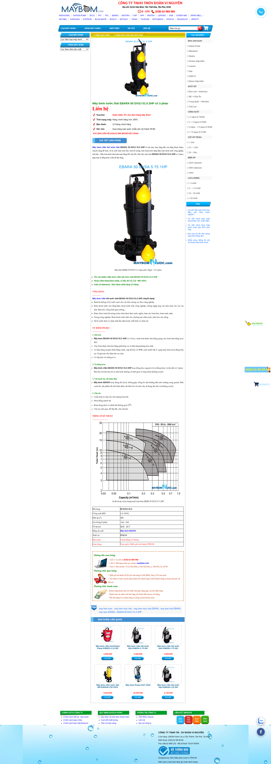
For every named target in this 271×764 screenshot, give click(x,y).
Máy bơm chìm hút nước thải (106, 147)
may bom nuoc (105, 608)
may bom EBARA (107, 612)
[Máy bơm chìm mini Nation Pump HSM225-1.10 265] (108, 635)
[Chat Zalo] (261, 721)
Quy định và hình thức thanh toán (115, 717)
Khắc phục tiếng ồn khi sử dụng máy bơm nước (199, 241)
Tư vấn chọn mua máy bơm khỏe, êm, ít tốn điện (199, 220)
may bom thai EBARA (170, 608)
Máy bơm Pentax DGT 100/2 (138, 685)
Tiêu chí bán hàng (108, 723)
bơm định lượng (191, 762)
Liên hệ (142, 720)
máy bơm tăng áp (175, 762)
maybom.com (143, 563)
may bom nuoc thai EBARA (146, 608)
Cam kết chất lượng (109, 720)
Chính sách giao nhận (72, 720)
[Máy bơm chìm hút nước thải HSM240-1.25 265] (168, 673)
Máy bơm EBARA (128, 531)
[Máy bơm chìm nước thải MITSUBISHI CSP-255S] (108, 673)
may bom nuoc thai (123, 608)
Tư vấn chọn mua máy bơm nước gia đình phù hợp (199, 227)
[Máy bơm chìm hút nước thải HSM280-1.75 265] (168, 635)
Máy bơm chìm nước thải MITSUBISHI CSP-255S (107, 686)
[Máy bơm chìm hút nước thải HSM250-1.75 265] (138, 635)
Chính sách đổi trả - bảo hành (76, 717)
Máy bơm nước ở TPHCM (186, 758)
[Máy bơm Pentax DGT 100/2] (138, 673)
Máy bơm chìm (99, 298)
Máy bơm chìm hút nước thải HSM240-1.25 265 (168, 686)
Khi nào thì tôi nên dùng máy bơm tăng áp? (199, 235)
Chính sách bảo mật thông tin (75, 723)
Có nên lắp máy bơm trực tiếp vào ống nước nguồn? (199, 212)
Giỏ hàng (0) (264, 384)
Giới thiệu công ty (146, 717)
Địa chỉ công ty (145, 723)
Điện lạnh (162, 762)
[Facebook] (261, 732)
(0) (210, 28)
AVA (171, 758)
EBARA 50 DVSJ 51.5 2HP (129, 612)
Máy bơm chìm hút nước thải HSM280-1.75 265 (168, 647)
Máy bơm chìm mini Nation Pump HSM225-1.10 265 (108, 647)
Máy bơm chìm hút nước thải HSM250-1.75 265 (138, 647)
